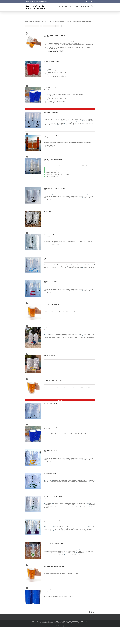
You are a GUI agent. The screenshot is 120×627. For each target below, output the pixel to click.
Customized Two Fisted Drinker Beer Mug (53, 159)
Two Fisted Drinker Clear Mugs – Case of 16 (53, 380)
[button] (92, 6)
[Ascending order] (41, 26)
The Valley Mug (47, 211)
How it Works (64, 124)
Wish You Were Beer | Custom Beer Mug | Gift (54, 188)
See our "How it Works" (52, 70)
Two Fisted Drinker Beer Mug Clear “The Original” (55, 35)
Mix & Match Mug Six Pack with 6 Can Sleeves (54, 566)
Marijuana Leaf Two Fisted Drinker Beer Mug (54, 543)
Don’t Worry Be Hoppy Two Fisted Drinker (53, 496)
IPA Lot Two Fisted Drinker (49, 473)
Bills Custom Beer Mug (49, 327)
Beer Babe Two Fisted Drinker (50, 281)
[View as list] (60, 26)
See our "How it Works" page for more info (56, 51)
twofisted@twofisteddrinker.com (42, 1)
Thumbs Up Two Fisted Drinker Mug (52, 520)
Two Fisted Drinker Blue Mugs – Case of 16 (53, 427)
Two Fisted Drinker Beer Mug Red (51, 61)
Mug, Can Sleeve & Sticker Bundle (51, 136)
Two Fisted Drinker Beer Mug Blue (51, 87)
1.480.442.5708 (32, 1)
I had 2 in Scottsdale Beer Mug (51, 355)
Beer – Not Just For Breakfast (50, 450)
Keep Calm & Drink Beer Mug (50, 258)
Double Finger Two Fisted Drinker (51, 112)
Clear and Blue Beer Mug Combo (51, 304)
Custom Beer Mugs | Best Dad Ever (52, 234)
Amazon (57, 244)
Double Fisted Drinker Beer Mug (51, 403)
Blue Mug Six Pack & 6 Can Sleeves (52, 589)
